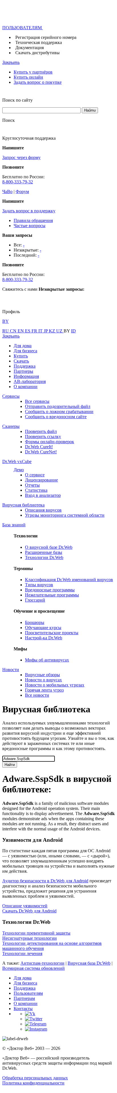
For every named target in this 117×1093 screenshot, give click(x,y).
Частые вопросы (29, 225)
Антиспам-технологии (42, 963)
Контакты (23, 1008)
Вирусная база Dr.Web (89, 963)
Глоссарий (35, 600)
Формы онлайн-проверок (49, 441)
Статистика (36, 490)
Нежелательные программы (52, 594)
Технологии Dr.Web (44, 557)
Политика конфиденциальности (33, 1083)
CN (14, 330)
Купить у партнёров (33, 72)
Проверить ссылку (43, 436)
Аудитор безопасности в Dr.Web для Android (45, 880)
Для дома (23, 345)
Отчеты (32, 485)
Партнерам (24, 998)
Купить (21, 355)
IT (41, 330)
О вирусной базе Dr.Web (48, 547)
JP (46, 330)
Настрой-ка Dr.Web (43, 637)
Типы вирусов (39, 584)
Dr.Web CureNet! (41, 451)
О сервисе (35, 474)
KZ (52, 330)
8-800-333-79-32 (17, 181)
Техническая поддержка (38, 42)
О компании (25, 386)
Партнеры (23, 371)
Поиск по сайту (17, 100)
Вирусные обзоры (42, 674)
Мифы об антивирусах (47, 660)
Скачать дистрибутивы (37, 52)
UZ (60, 330)
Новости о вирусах (43, 679)
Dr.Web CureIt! (39, 446)
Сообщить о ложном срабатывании (59, 411)
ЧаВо (7, 191)
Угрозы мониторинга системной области (65, 515)
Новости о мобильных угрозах (54, 684)
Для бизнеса (25, 350)
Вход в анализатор (43, 495)
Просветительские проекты (51, 632)
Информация (26, 376)
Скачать (21, 361)
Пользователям (28, 993)
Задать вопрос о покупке (38, 82)
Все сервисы (37, 401)
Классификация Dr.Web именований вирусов (69, 579)
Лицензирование (41, 480)
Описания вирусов (43, 510)
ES (28, 330)
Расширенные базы (43, 552)
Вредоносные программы (50, 589)
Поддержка (24, 366)
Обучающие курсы (43, 627)
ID (73, 330)
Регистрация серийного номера (45, 37)
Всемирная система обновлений (33, 968)
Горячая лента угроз (44, 690)
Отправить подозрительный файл (57, 406)
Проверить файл (41, 431)
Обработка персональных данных (35, 1077)
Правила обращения (33, 220)
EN (21, 330)
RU (6, 330)
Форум (22, 191)
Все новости (37, 695)
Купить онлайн (28, 77)
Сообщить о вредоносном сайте (56, 416)
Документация (29, 47)
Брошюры (34, 622)
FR (35, 330)
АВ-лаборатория (30, 381)
